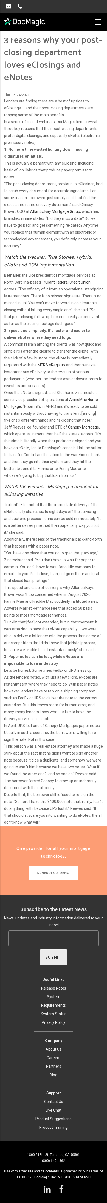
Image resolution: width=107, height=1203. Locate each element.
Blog (53, 1075)
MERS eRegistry (51, 365)
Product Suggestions (53, 1119)
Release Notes (53, 988)
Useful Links (53, 979)
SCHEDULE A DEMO (53, 873)
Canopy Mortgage (83, 427)
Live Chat (53, 1110)
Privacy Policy (53, 1022)
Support (53, 1093)
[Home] (25, 22)
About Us (53, 1049)
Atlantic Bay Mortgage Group (55, 211)
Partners (53, 1066)
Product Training (53, 1127)
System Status (53, 1014)
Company (53, 1040)
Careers (53, 1058)
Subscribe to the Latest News (53, 909)
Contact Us (53, 1101)
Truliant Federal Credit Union (66, 282)
